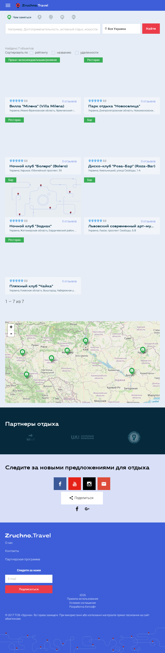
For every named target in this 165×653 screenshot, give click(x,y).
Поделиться (83, 497)
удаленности (89, 52)
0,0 (25, 100)
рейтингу (41, 52)
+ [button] (11, 327)
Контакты (12, 551)
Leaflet (155, 401)
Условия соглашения (82, 603)
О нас (9, 543)
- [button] (11, 333)
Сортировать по (16, 52)
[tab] (19, 17)
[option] (31, 437)
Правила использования (82, 599)
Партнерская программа (22, 559)
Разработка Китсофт (82, 606)
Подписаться (29, 589)
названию (64, 52)
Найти (151, 28)
